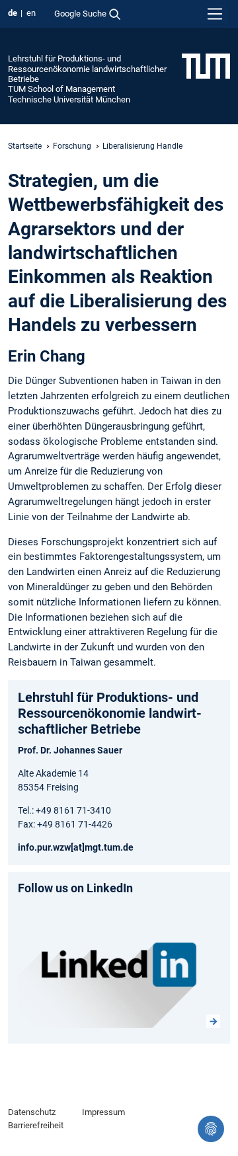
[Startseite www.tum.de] (206, 65)
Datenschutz (32, 1112)
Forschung (72, 146)
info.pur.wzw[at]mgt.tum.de (76, 847)
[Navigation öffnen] (215, 14)
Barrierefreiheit (35, 1125)
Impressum (103, 1112)
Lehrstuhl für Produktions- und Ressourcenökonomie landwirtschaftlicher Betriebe (87, 69)
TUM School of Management (61, 89)
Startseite (25, 146)
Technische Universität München (69, 99)
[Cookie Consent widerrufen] (211, 1129)
